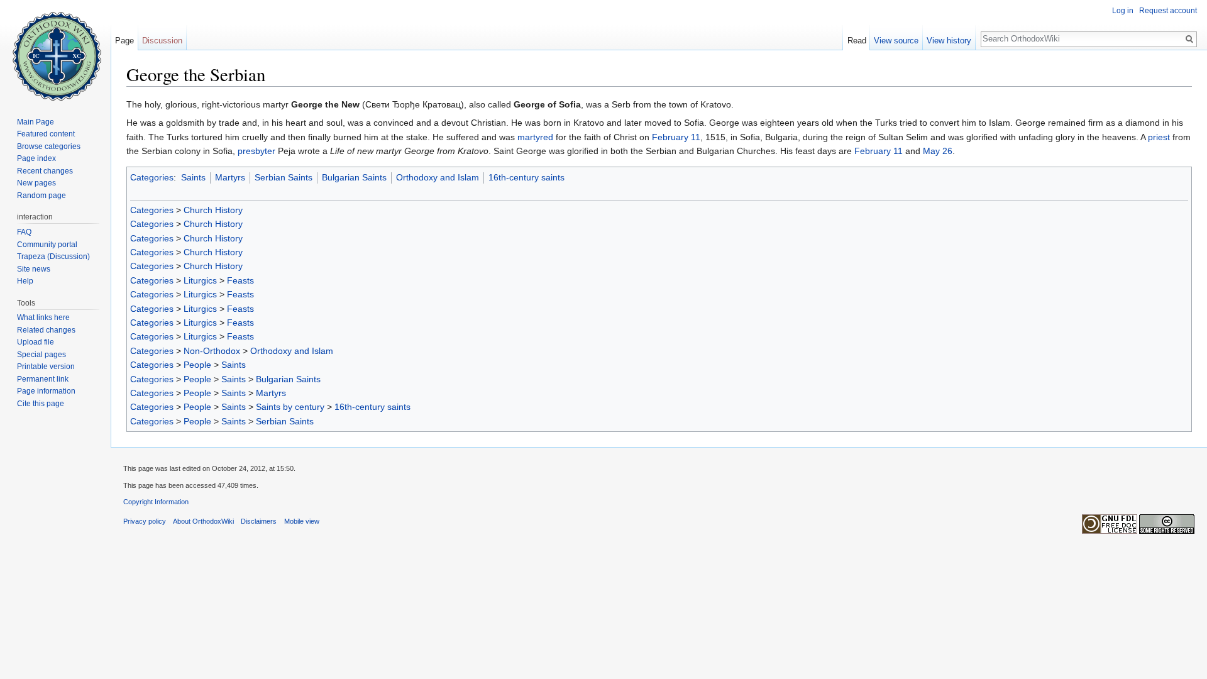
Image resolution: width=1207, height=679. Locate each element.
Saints (193, 177)
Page (124, 40)
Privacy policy (144, 521)
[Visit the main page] (55, 50)
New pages (36, 183)
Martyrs (230, 177)
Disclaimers (259, 521)
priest (1159, 137)
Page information (46, 391)
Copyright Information (156, 501)
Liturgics (200, 280)
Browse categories (48, 146)
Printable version (46, 366)
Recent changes (45, 171)
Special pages (41, 354)
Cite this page (40, 403)
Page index (36, 158)
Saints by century (290, 407)
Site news (33, 269)
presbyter (256, 151)
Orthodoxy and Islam (437, 177)
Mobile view (301, 521)
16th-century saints (526, 177)
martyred (535, 137)
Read (856, 40)
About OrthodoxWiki (203, 521)
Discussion (162, 40)
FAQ (24, 232)
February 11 (676, 137)
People (197, 365)
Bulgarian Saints (354, 177)
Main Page (35, 122)
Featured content (46, 134)
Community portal (47, 244)
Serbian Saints (283, 177)
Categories (152, 177)
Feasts (240, 280)
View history (949, 40)
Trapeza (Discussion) (53, 256)
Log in (1122, 10)
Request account (1168, 10)
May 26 (937, 151)
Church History (213, 210)
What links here (43, 317)
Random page (41, 195)
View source (896, 40)
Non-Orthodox (212, 351)
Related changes (46, 330)
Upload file (35, 342)
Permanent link (43, 379)
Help (25, 281)
